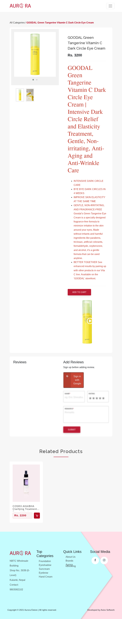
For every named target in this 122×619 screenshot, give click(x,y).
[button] (33, 79)
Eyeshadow (45, 565)
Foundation (45, 561)
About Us (70, 557)
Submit (72, 429)
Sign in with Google (77, 380)
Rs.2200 (20, 515)
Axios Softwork (108, 610)
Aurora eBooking (71, 565)
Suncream (44, 569)
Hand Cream (45, 576)
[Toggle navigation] (110, 6)
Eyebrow (43, 573)
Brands (69, 560)
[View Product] (26, 483)
